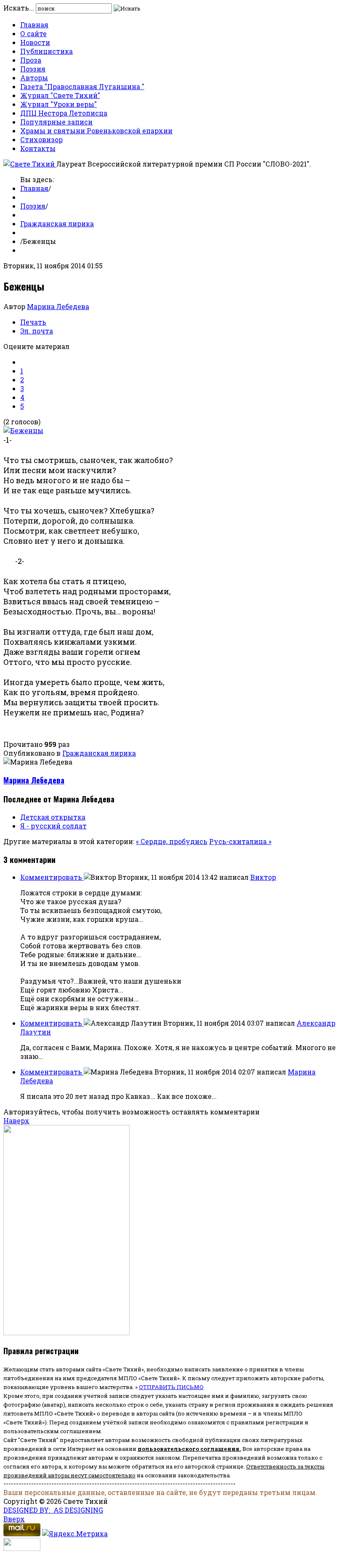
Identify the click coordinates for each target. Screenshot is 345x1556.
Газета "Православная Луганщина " (82, 86)
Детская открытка (52, 816)
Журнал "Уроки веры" (58, 104)
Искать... (18, 7)
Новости (35, 42)
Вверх (14, 1518)
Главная (34, 24)
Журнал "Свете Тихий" (60, 95)
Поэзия (32, 68)
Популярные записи (56, 121)
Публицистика (46, 51)
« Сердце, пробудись (171, 841)
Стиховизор (41, 139)
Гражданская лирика (57, 223)
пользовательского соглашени (187, 1449)
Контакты (38, 148)
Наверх (16, 1120)
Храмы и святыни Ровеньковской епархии (96, 130)
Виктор (263, 877)
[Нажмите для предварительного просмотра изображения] (23, 430)
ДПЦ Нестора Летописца (63, 112)
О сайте (33, 33)
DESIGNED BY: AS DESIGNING (53, 1510)
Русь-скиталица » (240, 841)
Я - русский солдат (53, 825)
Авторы (34, 77)
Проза (30, 60)
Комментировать (52, 877)
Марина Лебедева (58, 306)
